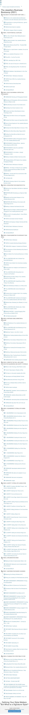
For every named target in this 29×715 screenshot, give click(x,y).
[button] (1, 1)
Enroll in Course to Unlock (14, 711)
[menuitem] (1, 3)
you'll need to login (20, 709)
